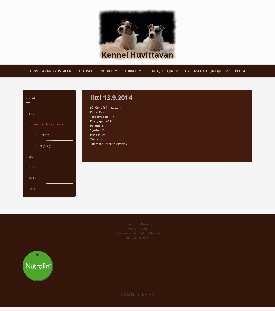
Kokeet (44, 135)
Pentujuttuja (159, 70)
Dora (31, 167)
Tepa (31, 189)
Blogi (240, 71)
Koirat (128, 70)
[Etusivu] (137, 34)
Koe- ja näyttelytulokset (48, 124)
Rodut (104, 70)
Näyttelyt (46, 146)
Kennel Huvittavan (138, 54)
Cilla (31, 156)
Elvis (31, 113)
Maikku (33, 178)
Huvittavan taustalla (50, 71)
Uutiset (86, 71)
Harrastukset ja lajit (202, 70)
